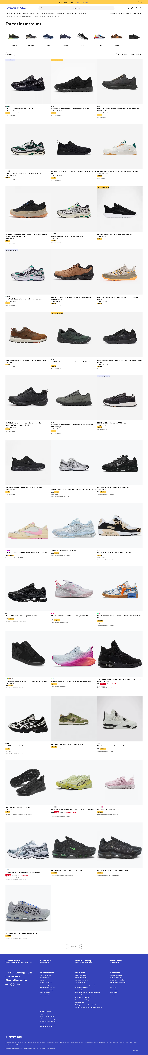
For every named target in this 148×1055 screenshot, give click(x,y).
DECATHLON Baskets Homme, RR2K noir (19, 109)
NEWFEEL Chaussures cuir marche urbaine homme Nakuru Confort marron (71, 298)
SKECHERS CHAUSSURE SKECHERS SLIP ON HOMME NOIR (24, 487)
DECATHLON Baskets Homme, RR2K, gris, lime (67, 236)
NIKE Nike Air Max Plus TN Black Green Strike (66, 870)
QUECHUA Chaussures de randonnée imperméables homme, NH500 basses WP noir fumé (26, 235)
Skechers (31, 45)
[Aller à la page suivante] (81, 946)
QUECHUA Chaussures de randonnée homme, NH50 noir (70, 109)
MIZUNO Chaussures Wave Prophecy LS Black (21, 616)
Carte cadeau (137, 13)
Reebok (65, 45)
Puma (99, 45)
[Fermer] (141, 2)
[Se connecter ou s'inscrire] (136, 8)
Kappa (117, 45)
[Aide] (132, 8)
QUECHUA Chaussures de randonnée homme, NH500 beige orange (117, 298)
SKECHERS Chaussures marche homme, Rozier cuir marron (25, 360)
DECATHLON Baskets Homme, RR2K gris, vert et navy (23, 299)
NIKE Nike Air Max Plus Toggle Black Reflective (113, 487)
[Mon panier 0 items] (140, 8)
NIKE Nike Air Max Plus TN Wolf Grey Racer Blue (21, 933)
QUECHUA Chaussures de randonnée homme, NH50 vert (70, 362)
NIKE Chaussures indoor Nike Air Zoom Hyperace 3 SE (69, 616)
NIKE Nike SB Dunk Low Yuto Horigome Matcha (67, 744)
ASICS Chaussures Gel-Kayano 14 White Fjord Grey (22, 872)
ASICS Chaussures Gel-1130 (14, 746)
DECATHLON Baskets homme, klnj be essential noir (114, 234)
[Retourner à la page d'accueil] (16, 8)
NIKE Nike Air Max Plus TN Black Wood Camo (112, 870)
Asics (82, 45)
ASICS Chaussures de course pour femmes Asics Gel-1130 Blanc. (73, 489)
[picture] (28, 81)
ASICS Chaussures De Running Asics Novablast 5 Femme (71, 681)
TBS (134, 45)
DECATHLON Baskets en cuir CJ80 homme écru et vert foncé (118, 171)
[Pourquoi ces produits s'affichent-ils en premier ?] (117, 54)
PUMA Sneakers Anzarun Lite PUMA (17, 807)
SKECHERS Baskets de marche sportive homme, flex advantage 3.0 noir (119, 361)
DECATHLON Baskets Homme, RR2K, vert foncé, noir (23, 173)
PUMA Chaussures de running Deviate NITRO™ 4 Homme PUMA (72, 809)
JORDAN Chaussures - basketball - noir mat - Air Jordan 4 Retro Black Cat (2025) (119, 680)
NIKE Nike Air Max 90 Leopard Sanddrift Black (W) (114, 552)
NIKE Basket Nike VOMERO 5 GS (108, 809)
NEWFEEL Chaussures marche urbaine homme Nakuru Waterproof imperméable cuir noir (23, 424)
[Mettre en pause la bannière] (138, 2)
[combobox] (137, 54)
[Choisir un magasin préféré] (128, 8)
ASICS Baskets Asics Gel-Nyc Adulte (63, 551)
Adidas (48, 45)
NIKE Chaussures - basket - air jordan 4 (110, 746)
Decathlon (14, 45)
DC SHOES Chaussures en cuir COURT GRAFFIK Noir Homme (26, 681)
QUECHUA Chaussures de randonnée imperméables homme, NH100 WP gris (118, 110)
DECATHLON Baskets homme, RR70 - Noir (111, 423)
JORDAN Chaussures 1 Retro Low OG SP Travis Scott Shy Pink (26, 552)
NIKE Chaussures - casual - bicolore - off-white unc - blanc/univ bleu (118, 617)
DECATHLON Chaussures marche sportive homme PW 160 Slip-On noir (74, 172)
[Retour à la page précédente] (67, 946)
